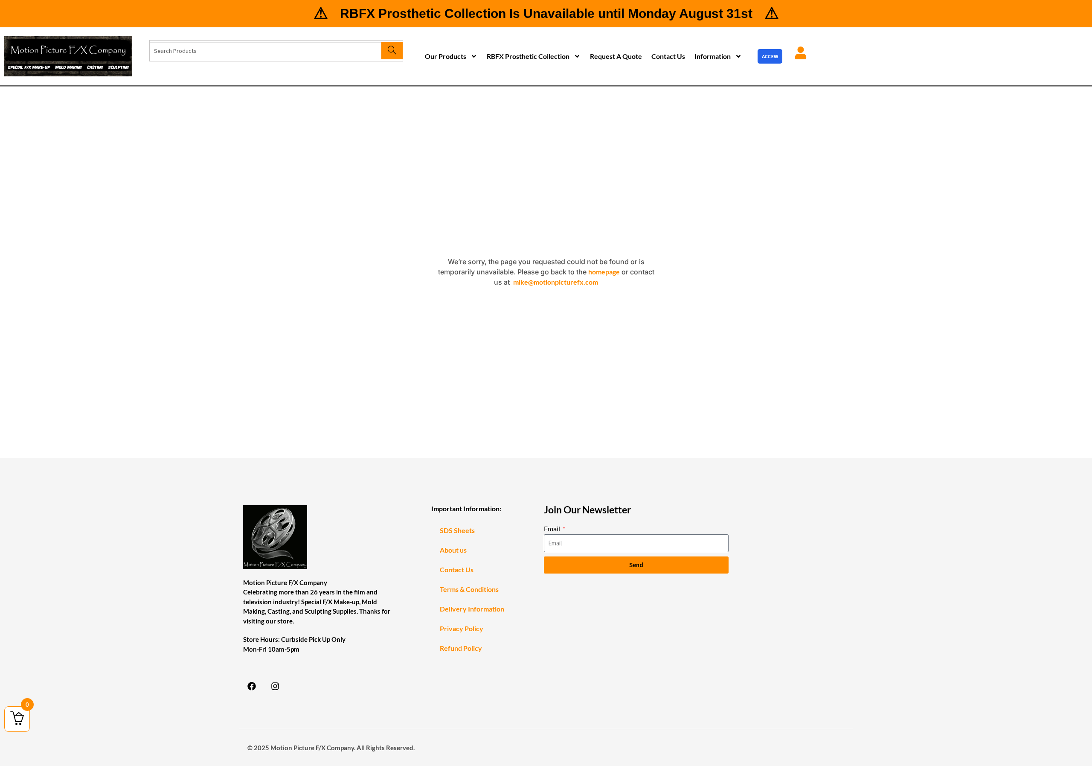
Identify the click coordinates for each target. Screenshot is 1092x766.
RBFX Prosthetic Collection (528, 56)
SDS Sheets (457, 530)
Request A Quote (616, 56)
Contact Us (668, 56)
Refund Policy (461, 648)
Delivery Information (472, 609)
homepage (604, 272)
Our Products (445, 56)
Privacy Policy (461, 628)
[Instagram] (275, 686)
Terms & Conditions (469, 589)
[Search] (392, 50)
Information (712, 56)
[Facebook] (251, 686)
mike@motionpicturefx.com (555, 282)
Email (552, 528)
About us (453, 550)
